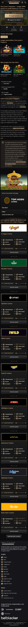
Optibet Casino (6, 304)
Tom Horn (10, 103)
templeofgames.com (21, 622)
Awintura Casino (7, 443)
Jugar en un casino (18, 128)
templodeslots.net (14, 625)
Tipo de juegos (5, 92)
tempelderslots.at (10, 622)
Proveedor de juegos (6, 81)
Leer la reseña (21, 29)
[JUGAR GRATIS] (6, 48)
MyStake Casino (7, 478)
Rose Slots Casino (7, 513)
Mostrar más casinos (14, 536)
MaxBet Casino (6, 269)
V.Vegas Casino (6, 234)
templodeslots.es (8, 623)
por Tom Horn (21, 8)
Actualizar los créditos (14, 29)
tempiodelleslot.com (18, 623)
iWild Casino (5, 338)
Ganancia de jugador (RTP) (7, 87)
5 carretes (4, 37)
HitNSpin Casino (7, 408)
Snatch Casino (6, 373)
